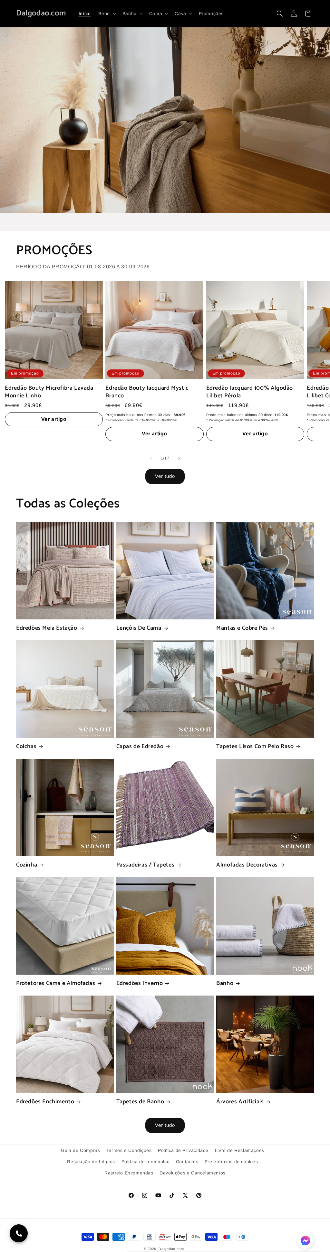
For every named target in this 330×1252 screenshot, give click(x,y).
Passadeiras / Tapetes (145, 865)
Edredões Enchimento (45, 1102)
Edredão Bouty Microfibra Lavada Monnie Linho (49, 392)
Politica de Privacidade (183, 1150)
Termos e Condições (129, 1150)
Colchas (26, 746)
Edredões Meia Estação (46, 628)
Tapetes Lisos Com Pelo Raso (255, 746)
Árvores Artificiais (240, 1102)
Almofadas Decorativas (247, 865)
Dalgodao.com (171, 1249)
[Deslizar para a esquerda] (151, 458)
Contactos (187, 1161)
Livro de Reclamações (239, 1150)
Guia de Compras (80, 1150)
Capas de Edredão (140, 746)
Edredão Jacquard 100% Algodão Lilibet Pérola (249, 392)
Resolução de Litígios (91, 1161)
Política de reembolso (145, 1161)
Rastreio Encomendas (128, 1172)
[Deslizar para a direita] (179, 458)
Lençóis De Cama (138, 628)
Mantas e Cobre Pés (242, 628)
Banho (224, 983)
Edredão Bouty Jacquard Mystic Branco (146, 392)
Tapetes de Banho (140, 1102)
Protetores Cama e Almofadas (55, 983)
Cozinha (26, 865)
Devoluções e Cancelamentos (193, 1172)
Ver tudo (165, 476)
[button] (106, 13)
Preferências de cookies (231, 1161)
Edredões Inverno (139, 983)
